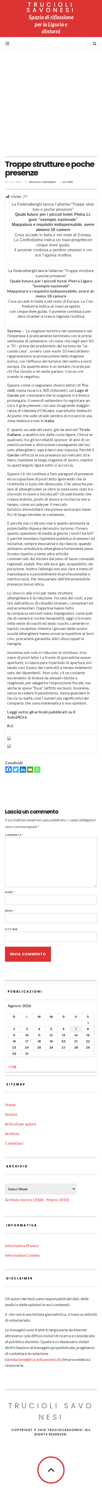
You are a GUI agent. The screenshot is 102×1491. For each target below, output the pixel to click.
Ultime (68, 182)
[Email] (30, 769)
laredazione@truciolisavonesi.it (32, 1359)
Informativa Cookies (22, 1255)
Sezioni (11, 1114)
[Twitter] (16, 769)
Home (10, 1104)
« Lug (12, 1066)
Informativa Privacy (22, 1245)
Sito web (11, 929)
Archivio (12, 1133)
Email (10, 911)
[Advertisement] (51, 103)
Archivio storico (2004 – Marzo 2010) (37, 1199)
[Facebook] (8, 769)
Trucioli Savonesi (42, 182)
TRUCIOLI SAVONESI (51, 7)
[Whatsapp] (37, 769)
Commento (14, 835)
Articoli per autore (20, 1123)
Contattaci (14, 1143)
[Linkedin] (23, 769)
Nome (10, 892)
